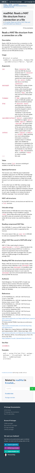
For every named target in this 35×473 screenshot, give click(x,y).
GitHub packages (9, 429)
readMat (20, 380)
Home (5, 4)
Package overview (10, 397)
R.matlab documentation (7, 372)
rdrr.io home (7, 410)
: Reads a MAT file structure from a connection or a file (15, 6)
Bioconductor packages (10, 425)
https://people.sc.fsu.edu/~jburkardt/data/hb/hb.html (16, 338)
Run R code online (9, 414)
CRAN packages (8, 423)
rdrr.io (4, 2)
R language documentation (11, 412)
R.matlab (9, 383)
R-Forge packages (9, 427)
